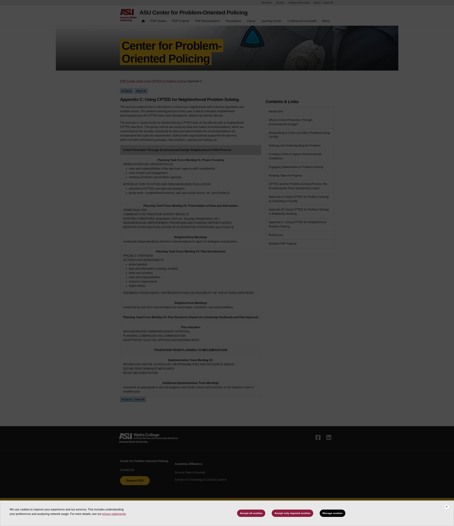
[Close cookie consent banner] (446, 506)
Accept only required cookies (292, 513)
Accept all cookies (251, 513)
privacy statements (114, 513)
